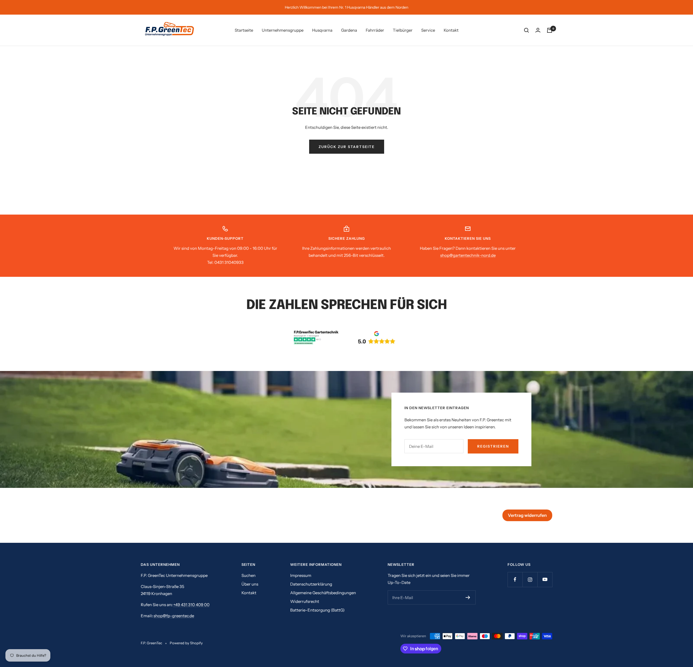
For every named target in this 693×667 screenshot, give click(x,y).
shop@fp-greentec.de (173, 615)
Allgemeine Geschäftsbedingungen (323, 592)
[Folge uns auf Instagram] (529, 579)
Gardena (349, 30)
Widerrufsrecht (304, 601)
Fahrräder (375, 30)
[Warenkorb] (549, 30)
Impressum (300, 575)
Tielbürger (403, 30)
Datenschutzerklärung (311, 584)
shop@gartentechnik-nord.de (468, 255)
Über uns (249, 584)
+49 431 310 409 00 (191, 604)
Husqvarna (322, 30)
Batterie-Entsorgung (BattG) (317, 610)
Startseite (244, 30)
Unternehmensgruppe (282, 30)
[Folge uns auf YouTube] (544, 579)
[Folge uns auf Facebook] (515, 579)
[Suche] (526, 30)
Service (428, 30)
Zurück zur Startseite (347, 146)
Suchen (248, 575)
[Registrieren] (468, 597)
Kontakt (451, 30)
